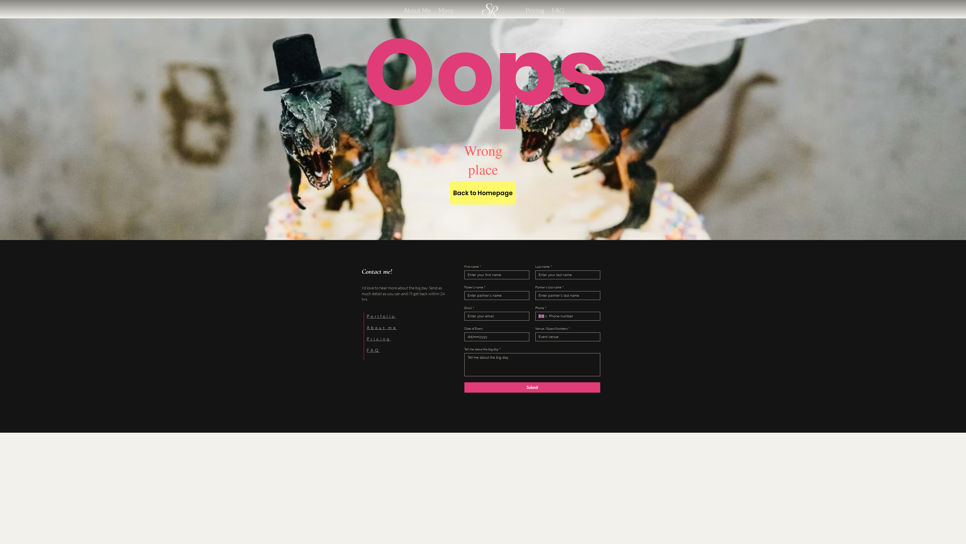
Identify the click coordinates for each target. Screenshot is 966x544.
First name (472, 266)
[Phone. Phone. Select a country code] (543, 316)
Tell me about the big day (482, 349)
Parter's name (475, 287)
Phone (540, 308)
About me (382, 327)
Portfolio (381, 316)
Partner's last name (549, 287)
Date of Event (473, 328)
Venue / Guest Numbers (552, 328)
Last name (543, 266)
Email (469, 308)
